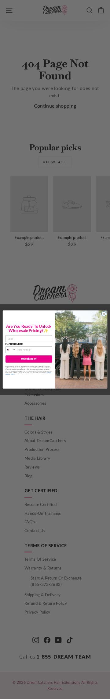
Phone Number (14, 344)
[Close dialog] (103, 314)
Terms (12, 374)
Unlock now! (28, 359)
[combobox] (10, 350)
